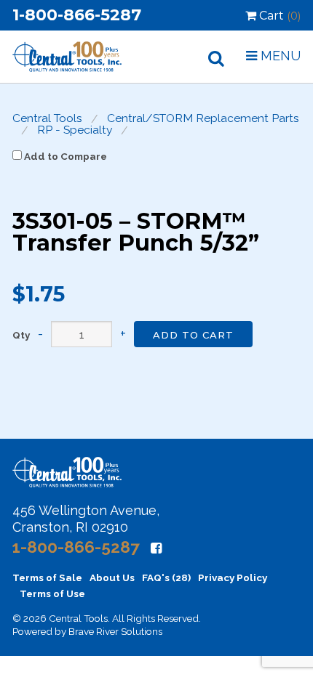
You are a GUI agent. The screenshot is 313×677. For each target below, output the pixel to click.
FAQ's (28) (166, 577)
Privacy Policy (232, 577)
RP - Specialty (75, 130)
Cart (278, 16)
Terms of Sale (47, 577)
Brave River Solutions (115, 631)
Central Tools (47, 118)
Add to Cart (193, 335)
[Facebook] (156, 548)
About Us (112, 577)
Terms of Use (52, 593)
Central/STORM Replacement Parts (203, 118)
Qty (21, 336)
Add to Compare (64, 156)
